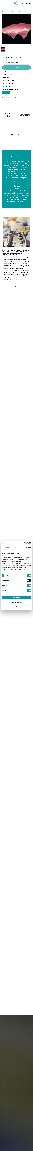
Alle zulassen (16, 597)
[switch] (29, 580)
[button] (3, 3)
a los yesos (9, 285)
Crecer (8, 11)
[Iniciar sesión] (23, 3)
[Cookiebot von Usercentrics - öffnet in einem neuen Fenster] (24, 543)
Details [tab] (17, 547)
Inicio (3, 11)
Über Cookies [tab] (27, 547)
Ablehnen (16, 607)
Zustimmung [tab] (6, 547)
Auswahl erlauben (16, 602)
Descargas (6, 93)
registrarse (28, 3)
